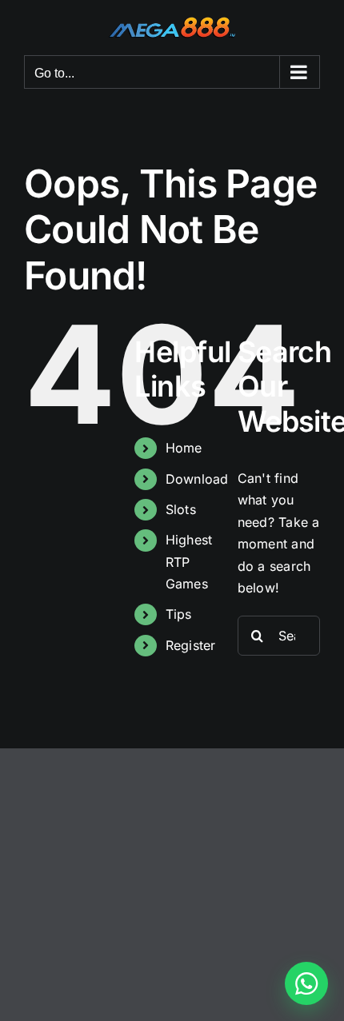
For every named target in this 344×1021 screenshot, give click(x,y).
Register (191, 645)
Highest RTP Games (189, 561)
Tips (179, 614)
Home (184, 448)
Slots (181, 509)
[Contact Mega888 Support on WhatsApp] (306, 983)
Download (197, 479)
